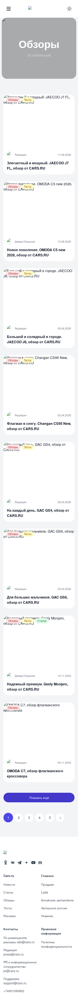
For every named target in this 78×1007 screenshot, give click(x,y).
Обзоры (9, 900)
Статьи (8, 892)
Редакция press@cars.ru (13, 952)
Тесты (7, 908)
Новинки (47, 916)
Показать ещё (39, 797)
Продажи (47, 884)
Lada (44, 892)
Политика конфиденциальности (56, 944)
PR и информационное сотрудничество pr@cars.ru (20, 966)
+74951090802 (13, 991)
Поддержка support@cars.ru (14, 980)
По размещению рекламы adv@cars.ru (18, 939)
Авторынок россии (54, 908)
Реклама (9, 916)
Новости (9, 884)
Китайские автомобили (57, 900)
